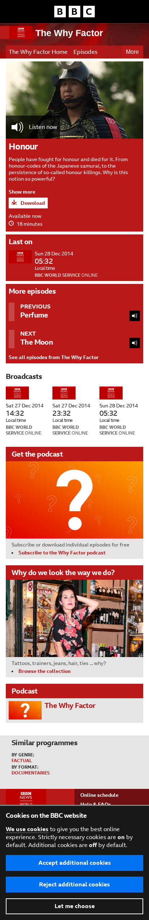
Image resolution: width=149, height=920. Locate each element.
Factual (22, 760)
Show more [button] (22, 192)
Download (32, 203)
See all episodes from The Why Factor (54, 357)
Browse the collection (44, 671)
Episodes (85, 51)
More (132, 52)
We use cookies (27, 829)
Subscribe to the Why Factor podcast (62, 553)
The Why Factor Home (38, 51)
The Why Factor (69, 33)
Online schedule (99, 795)
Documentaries (31, 773)
